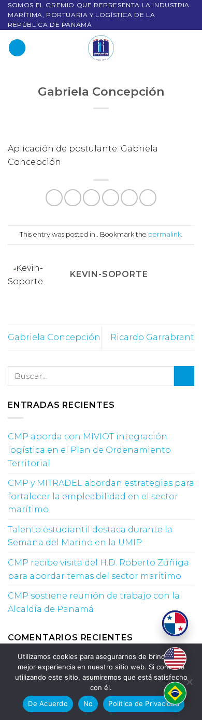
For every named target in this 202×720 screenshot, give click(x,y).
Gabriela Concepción (54, 337)
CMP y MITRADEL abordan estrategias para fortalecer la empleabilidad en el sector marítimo (101, 496)
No (88, 703)
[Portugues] (175, 693)
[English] (175, 658)
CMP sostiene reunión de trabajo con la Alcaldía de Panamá (94, 602)
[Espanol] (175, 623)
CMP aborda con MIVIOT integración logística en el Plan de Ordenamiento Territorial (89, 450)
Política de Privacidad (143, 703)
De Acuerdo (48, 703)
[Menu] (17, 47)
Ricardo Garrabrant (152, 337)
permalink (164, 234)
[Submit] (184, 376)
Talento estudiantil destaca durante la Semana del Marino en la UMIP (90, 536)
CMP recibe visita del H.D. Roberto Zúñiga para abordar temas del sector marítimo (98, 569)
